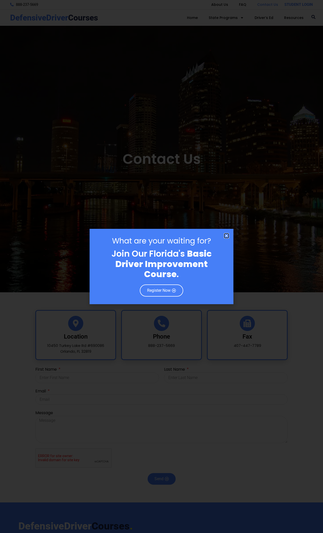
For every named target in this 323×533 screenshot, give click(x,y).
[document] (161, 266)
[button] (226, 236)
